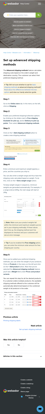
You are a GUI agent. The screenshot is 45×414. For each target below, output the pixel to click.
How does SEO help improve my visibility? (22, 37)
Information (27, 53)
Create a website (26, 380)
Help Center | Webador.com (12, 53)
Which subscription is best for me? (22, 25)
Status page (25, 391)
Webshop (36, 53)
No (19, 345)
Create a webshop (27, 384)
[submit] (39, 15)
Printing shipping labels (11, 321)
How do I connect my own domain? (22, 33)
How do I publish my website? (22, 22)
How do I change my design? (22, 29)
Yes (8, 345)
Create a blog (25, 388)
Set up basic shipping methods (30, 329)
